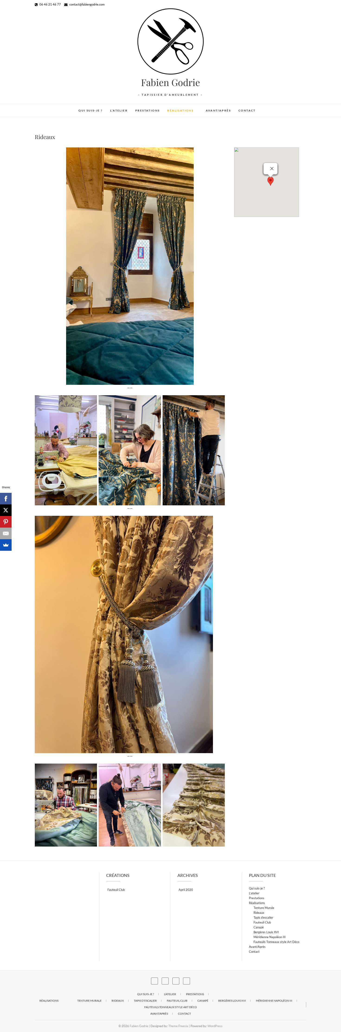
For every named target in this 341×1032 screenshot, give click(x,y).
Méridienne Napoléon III (270, 937)
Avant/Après (218, 110)
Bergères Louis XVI (266, 932)
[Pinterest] (6, 522)
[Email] (6, 533)
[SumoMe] (6, 545)
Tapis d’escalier (263, 917)
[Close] (271, 168)
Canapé (259, 927)
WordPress (215, 1026)
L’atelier (119, 110)
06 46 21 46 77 (50, 4)
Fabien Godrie (170, 82)
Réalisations (180, 110)
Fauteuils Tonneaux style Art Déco (276, 942)
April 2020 (186, 890)
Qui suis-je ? (90, 110)
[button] (270, 181)
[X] (6, 510)
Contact (247, 110)
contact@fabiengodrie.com (87, 4)
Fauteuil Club (116, 890)
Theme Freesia (178, 1026)
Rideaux (259, 912)
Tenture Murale (264, 908)
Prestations (147, 110)
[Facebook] (6, 498)
